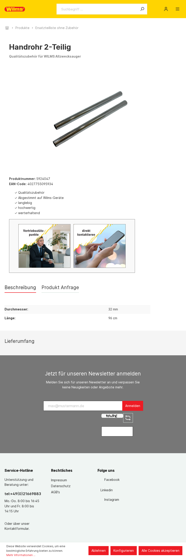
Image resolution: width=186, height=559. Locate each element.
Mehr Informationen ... (20, 555)
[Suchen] (142, 9)
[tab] (20, 287)
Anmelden (132, 406)
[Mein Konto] (166, 9)
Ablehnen (98, 550)
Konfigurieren (123, 550)
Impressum (59, 480)
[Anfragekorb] (172, 7)
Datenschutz (61, 486)
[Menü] (177, 9)
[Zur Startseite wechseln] (15, 9)
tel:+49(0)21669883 (23, 493)
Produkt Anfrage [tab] (60, 287)
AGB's (55, 492)
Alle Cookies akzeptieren (160, 550)
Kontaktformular (17, 528)
